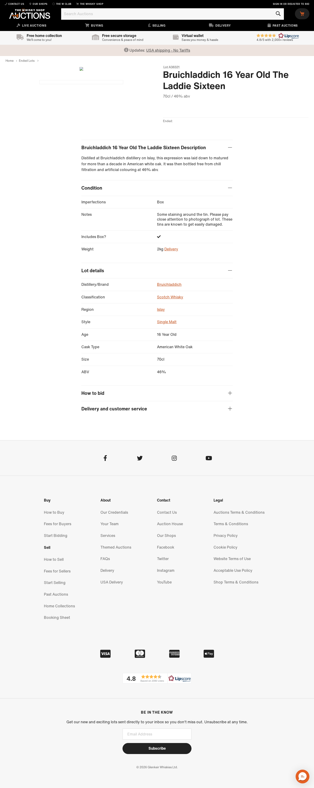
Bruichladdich (169, 284)
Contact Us (167, 512)
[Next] (79, 68)
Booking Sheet (57, 617)
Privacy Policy (226, 535)
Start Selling (55, 582)
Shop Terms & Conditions (236, 582)
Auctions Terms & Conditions (239, 512)
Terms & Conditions (231, 524)
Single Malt (167, 322)
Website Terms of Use (232, 558)
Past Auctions (56, 594)
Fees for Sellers (57, 571)
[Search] (278, 13)
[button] (157, 678)
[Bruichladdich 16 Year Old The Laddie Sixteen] (81, 82)
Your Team (109, 524)
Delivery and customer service (114, 409)
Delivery (171, 249)
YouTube (164, 582)
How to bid (92, 393)
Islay (161, 309)
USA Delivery (111, 582)
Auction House (170, 524)
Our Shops (166, 535)
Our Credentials (114, 512)
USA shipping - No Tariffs (168, 50)
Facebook (165, 547)
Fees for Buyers (57, 524)
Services (107, 535)
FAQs (105, 558)
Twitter (163, 558)
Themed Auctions (115, 547)
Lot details (92, 271)
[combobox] (172, 14)
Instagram (165, 570)
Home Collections (59, 606)
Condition (91, 188)
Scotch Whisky (170, 297)
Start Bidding (55, 535)
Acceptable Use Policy (233, 570)
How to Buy (54, 512)
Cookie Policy (225, 547)
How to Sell (54, 559)
